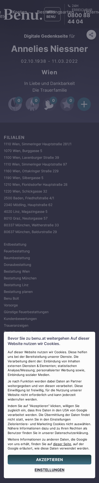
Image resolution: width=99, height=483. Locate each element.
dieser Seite (62, 444)
